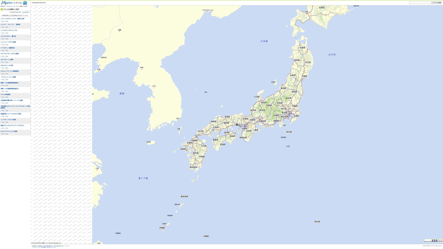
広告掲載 (43, 247)
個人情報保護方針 (48, 246)
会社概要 (34, 246)
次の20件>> (26, 12)
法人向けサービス (51, 247)
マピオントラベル (12, 6)
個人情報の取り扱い (59, 246)
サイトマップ (36, 247)
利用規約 (40, 246)
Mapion (3, 6)
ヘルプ (67, 246)
